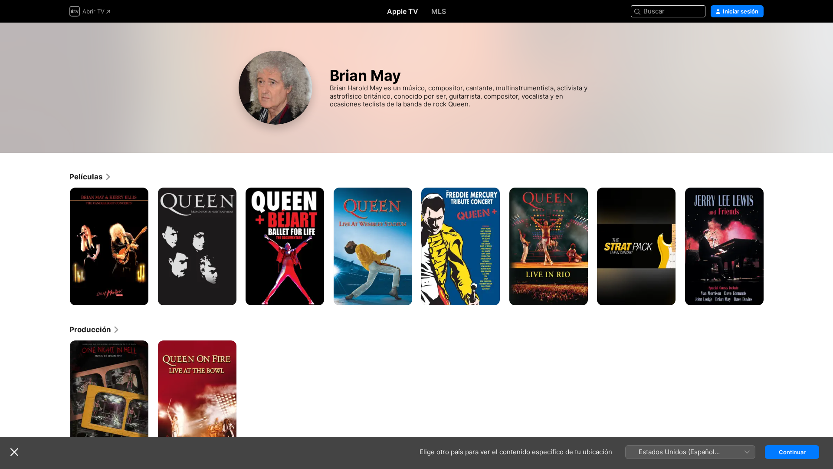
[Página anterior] (61, 246)
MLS (438, 11)
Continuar (792, 452)
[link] (90, 177)
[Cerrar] (14, 452)
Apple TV (402, 11)
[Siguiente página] (772, 246)
